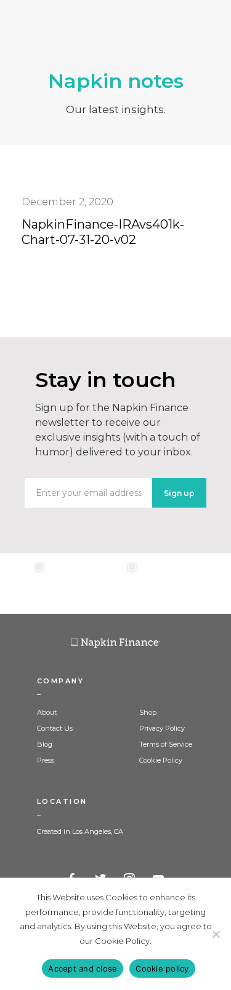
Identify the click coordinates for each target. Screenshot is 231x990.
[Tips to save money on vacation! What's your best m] (115, 583)
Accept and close (82, 968)
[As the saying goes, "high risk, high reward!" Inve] (69, 583)
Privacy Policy (162, 728)
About (47, 712)
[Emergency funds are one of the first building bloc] (162, 583)
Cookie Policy (160, 760)
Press (45, 760)
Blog (44, 744)
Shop (147, 712)
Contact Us (55, 728)
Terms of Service (165, 744)
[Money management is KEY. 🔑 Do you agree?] (208, 583)
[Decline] (215, 934)
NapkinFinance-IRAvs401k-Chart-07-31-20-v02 (103, 232)
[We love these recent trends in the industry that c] (23, 583)
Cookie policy (162, 968)
